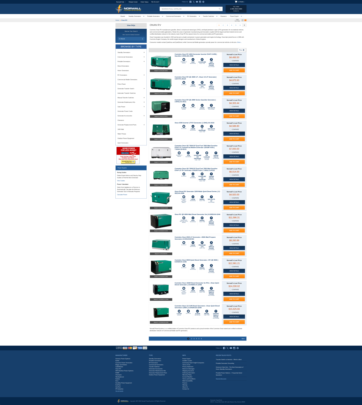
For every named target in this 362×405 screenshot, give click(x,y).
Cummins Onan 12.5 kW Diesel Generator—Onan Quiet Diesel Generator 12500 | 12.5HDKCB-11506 (197, 306)
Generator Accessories (125, 116)
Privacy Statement (187, 366)
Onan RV (118, 368)
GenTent (118, 387)
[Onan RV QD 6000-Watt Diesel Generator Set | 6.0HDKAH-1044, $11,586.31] (161, 221)
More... (239, 42)
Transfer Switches (208, 16)
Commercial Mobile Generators (127, 79)
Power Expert (234, 16)
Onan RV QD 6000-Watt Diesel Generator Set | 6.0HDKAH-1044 (197, 214)
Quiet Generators (123, 143)
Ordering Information (188, 373)
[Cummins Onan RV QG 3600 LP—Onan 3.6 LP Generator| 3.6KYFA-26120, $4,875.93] (161, 84)
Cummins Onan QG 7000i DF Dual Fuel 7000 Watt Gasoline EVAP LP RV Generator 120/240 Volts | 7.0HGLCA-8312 (196, 169)
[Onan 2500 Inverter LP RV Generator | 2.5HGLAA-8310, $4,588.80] (161, 130)
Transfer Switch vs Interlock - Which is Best (229, 359)
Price (242, 50)
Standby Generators (134, 16)
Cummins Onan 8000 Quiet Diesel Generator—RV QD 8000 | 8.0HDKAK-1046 (196, 261)
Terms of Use (186, 364)
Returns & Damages (188, 368)
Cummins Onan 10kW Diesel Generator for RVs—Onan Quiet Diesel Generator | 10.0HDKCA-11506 (197, 284)
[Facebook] (190, 2)
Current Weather (187, 377)
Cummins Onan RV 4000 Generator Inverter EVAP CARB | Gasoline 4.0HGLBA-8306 (196, 55)
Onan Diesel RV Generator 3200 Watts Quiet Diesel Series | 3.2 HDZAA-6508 (197, 192)
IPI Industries (119, 389)
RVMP (117, 373)
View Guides (121, 180)
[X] (193, 2)
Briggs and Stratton (121, 364)
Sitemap (184, 385)
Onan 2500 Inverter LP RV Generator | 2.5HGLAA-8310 (194, 123)
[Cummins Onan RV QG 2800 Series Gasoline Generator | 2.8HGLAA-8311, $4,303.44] (161, 107)
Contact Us (185, 389)
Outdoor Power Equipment (126, 138)
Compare (235, 60)
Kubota (117, 379)
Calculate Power (122, 194)
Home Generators (123, 70)
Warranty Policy (187, 375)
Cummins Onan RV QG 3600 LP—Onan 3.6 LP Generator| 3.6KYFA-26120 (195, 78)
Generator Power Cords (125, 111)
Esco (116, 381)
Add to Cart (234, 70)
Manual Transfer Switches (126, 97)
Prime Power (122, 84)
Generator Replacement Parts (127, 125)
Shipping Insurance (188, 370)
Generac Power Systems (122, 358)
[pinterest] (237, 348)
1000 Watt (121, 129)
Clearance (223, 16)
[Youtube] (197, 2)
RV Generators (192, 16)
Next (243, 338)
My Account (155, 2)
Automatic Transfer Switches (127, 93)
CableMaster (119, 366)
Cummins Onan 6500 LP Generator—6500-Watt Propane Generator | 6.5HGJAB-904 (195, 238)
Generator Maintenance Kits (126, 102)
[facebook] (224, 348)
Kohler (117, 360)
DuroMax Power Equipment (123, 383)
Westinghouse (119, 377)
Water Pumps (122, 134)
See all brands (119, 391)
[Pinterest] (203, 2)
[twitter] (227, 348)
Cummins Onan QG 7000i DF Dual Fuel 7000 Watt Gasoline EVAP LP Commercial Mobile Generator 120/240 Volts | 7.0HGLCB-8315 (196, 147)
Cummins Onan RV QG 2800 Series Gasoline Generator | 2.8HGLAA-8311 (195, 100)
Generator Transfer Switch (126, 88)
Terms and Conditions (188, 379)
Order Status (144, 2)
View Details (234, 65)
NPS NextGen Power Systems (124, 370)
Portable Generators (153, 16)
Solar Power (121, 106)
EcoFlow (118, 385)
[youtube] (231, 348)
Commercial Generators (173, 16)
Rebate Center (133, 2)
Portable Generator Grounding (225, 363)
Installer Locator (187, 360)
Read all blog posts (221, 378)
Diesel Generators (123, 66)
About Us (185, 387)
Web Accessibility (187, 381)
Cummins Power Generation (123, 362)
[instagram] (234, 348)
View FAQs (131, 25)
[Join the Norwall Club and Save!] (128, 155)
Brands (123, 16)
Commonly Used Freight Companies (193, 362)
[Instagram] (200, 2)
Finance (184, 383)
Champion (118, 375)
